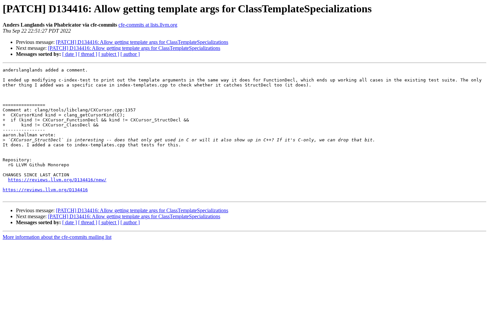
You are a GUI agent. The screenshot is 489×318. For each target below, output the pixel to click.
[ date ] (69, 54)
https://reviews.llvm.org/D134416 (45, 189)
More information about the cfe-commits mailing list (57, 237)
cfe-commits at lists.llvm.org (147, 25)
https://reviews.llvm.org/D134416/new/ (57, 179)
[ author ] (130, 54)
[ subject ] (108, 54)
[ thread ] (87, 54)
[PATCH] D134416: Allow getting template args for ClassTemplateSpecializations (142, 42)
